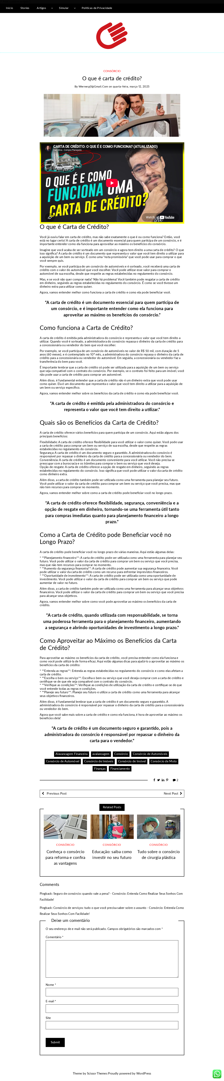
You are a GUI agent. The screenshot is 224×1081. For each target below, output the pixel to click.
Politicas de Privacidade (97, 8)
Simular (64, 8)
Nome (51, 984)
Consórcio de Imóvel (132, 761)
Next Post (171, 793)
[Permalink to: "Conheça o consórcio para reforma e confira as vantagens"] (65, 827)
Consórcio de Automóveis (150, 754)
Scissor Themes (97, 1073)
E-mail (51, 1001)
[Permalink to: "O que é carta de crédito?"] (112, 115)
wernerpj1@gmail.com (93, 86)
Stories (24, 8)
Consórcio (112, 71)
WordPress (143, 1073)
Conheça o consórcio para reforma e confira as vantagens (65, 857)
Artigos (41, 8)
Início (9, 8)
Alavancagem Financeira (71, 754)
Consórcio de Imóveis (98, 761)
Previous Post (56, 793)
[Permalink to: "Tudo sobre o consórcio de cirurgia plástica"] (158, 827)
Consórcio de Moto (164, 761)
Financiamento (120, 768)
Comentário (55, 937)
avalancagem (100, 754)
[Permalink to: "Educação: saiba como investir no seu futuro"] (112, 827)
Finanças (100, 768)
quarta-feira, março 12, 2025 (131, 86)
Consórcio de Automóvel (62, 761)
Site (48, 1017)
